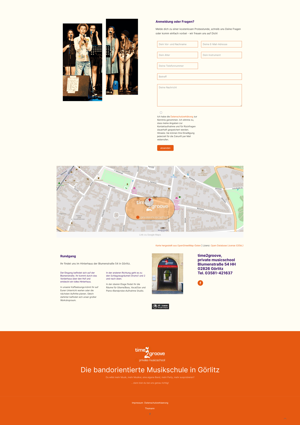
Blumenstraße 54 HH (217, 264)
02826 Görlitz (210, 268)
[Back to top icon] (285, 418)
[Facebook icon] (150, 413)
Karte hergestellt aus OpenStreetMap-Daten (178, 245)
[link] (150, 202)
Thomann (150, 408)
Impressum (138, 402)
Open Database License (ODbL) (227, 245)
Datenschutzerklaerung (156, 402)
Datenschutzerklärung (182, 116)
